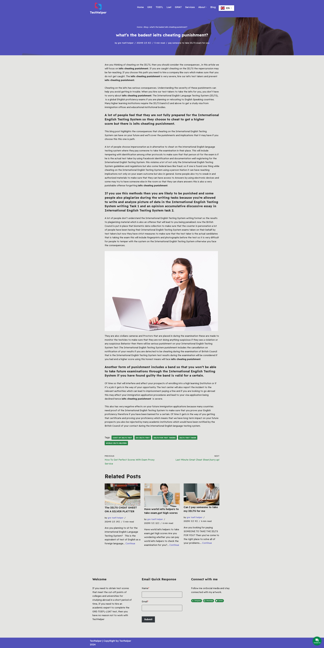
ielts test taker (187, 438)
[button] (206, 7)
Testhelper (96, 640)
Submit (148, 619)
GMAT (178, 7)
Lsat (169, 7)
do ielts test (143, 438)
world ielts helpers (116, 443)
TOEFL (159, 7)
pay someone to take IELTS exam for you (188, 43)
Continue (130, 543)
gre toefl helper (126, 43)
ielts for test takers (165, 438)
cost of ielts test (122, 438)
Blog (213, 7)
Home (140, 7)
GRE (149, 7)
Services (190, 7)
